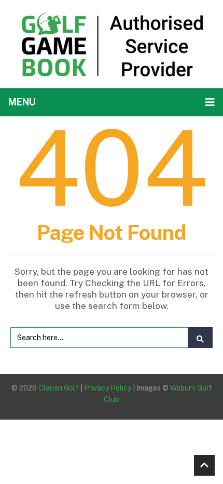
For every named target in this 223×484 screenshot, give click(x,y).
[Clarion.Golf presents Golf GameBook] (111, 43)
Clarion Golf (58, 388)
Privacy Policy (107, 388)
